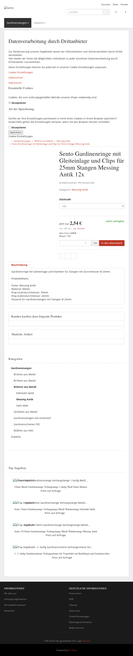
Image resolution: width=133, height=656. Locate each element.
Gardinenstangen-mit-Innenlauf (32, 418)
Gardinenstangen (17, 22)
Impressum (15, 82)
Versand (81, 228)
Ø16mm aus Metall (25, 374)
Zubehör (39, 22)
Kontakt (124, 4)
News (115, 4)
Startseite (105, 4)
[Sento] (23, 10)
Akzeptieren (18, 102)
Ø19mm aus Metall (25, 380)
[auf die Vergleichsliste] (67, 256)
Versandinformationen (15, 604)
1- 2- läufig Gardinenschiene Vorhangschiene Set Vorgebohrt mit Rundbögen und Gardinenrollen (61, 553)
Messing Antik (80, 189)
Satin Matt (22, 405)
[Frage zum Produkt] (74, 256)
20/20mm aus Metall (25, 411)
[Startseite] (9, 140)
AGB (71, 599)
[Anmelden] (114, 12)
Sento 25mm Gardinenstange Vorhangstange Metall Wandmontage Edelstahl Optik (54, 509)
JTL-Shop (72, 650)
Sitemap (73, 604)
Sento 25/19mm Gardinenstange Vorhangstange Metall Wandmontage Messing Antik (55, 531)
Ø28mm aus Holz (23, 430)
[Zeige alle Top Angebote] (123, 468)
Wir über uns (10, 593)
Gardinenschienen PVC (27, 424)
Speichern (16, 132)
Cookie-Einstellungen (20, 72)
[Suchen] (106, 12)
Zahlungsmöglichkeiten (15, 599)
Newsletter (9, 610)
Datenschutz (15, 77)
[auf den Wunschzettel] (62, 256)
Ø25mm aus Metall (25, 386)
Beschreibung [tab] (19, 264)
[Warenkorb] (124, 12)
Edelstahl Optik (25, 393)
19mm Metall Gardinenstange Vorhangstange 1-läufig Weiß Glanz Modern (50, 486)
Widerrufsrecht (76, 627)
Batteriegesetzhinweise (80, 622)
